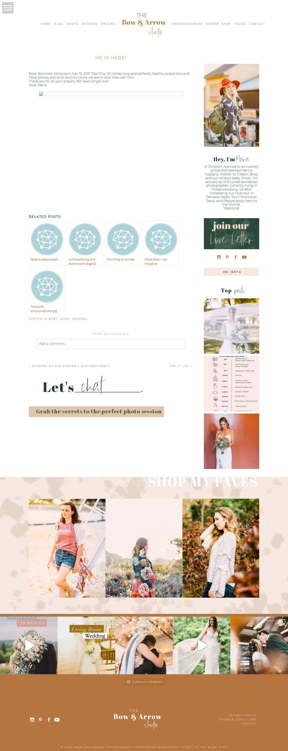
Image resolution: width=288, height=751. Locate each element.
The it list (180, 366)
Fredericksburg (187, 24)
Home (46, 24)
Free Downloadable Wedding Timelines (231, 376)
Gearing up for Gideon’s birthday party (71, 366)
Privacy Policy (243, 715)
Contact (257, 24)
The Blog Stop (213, 747)
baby (53, 318)
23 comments (111, 334)
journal (80, 318)
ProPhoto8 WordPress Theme (163, 747)
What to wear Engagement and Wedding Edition (231, 319)
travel (240, 24)
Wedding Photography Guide (231, 434)
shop (226, 24)
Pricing (108, 24)
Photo (73, 24)
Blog (59, 24)
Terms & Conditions (238, 719)
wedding (90, 24)
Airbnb (212, 24)
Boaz (65, 318)
